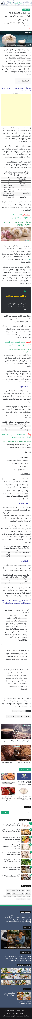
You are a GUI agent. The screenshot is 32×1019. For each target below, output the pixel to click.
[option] (16, 939)
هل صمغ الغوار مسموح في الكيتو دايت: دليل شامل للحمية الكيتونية (24, 798)
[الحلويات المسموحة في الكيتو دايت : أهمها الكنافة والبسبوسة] (26, 877)
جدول (28, 896)
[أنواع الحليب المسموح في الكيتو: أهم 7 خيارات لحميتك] (26, 869)
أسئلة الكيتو (26, 9)
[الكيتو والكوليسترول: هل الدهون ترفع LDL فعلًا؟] (26, 982)
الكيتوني (28, 893)
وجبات (23, 899)
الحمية (28, 890)
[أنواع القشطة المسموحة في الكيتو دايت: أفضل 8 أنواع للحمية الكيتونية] (26, 847)
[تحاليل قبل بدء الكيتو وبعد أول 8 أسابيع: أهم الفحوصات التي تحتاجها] (16, 976)
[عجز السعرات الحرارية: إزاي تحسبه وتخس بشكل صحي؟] (26, 976)
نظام (28, 899)
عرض (19, 81)
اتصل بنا (9, 1013)
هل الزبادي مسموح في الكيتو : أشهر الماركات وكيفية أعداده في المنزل (24, 783)
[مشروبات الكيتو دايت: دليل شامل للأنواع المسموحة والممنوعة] (26, 825)
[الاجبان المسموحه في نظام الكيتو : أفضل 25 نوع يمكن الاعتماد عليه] (26, 832)
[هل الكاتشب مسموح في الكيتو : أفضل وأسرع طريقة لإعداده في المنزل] (8, 791)
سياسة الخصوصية (22, 1016)
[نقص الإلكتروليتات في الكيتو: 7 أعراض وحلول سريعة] (16, 982)
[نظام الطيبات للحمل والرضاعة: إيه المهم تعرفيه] (6, 982)
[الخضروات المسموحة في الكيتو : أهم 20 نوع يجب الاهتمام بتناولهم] (26, 862)
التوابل (28, 259)
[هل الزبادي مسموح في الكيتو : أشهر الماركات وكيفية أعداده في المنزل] (24, 776)
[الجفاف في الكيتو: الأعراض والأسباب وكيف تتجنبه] (26, 970)
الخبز (23, 890)
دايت (24, 896)
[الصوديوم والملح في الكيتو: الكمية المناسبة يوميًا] (16, 970)
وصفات (18, 899)
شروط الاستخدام (9, 1016)
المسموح (10, 716)
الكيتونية (21, 893)
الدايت (18, 890)
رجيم (19, 896)
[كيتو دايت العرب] (16, 2)
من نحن (15, 1013)
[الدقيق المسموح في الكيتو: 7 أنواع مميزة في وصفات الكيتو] (26, 854)
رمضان (14, 896)
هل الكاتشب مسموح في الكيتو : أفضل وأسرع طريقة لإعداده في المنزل (8, 798)
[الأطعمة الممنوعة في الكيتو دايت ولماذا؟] (24, 996)
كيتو (5, 896)
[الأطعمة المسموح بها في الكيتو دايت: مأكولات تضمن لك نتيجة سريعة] (26, 839)
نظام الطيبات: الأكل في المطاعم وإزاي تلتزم (17, 947)
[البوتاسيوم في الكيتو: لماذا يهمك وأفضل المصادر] (6, 970)
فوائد (9, 896)
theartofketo (21, 711)
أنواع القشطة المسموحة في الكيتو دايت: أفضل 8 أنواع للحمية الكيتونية (11, 846)
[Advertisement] (16, 110)
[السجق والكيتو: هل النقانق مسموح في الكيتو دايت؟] (8, 776)
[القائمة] (2, 3)
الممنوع (8, 893)
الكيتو (19, 716)
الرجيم (13, 890)
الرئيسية (22, 1013)
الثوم (26, 716)
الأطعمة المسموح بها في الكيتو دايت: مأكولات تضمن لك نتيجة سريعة (11, 839)
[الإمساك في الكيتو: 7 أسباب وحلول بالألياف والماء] (6, 976)
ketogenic (15, 711)
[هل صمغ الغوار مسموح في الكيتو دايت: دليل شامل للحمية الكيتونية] (24, 791)
